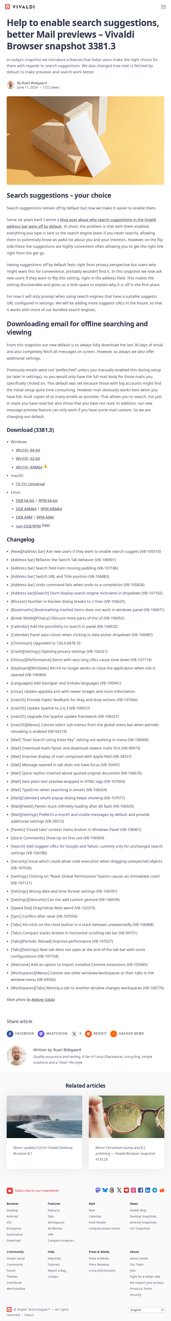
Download (14, 1240)
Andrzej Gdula (43, 999)
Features (54, 1210)
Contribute (14, 1283)
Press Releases (99, 1264)
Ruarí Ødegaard (34, 83)
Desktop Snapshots (143, 1216)
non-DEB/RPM (28, 526)
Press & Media (99, 1258)
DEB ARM (24, 517)
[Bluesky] (105, 1190)
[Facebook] (140, 1190)
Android (12, 1216)
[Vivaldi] (20, 6)
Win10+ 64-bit (28, 450)
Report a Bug (57, 1270)
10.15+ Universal (30, 483)
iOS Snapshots (140, 1228)
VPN (50, 1234)
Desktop (12, 1210)
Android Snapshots (143, 1222)
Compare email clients (104, 1228)
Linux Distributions (102, 1270)
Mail (92, 1210)
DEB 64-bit (25, 500)
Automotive (15, 1234)
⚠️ (45, 466)
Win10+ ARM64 (29, 467)
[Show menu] (163, 6)
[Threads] (112, 1190)
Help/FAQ (54, 1258)
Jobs (133, 1270)
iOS (9, 1222)
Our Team (137, 1264)
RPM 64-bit (48, 500)
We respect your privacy (146, 1283)
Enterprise (14, 1228)
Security (135, 1295)
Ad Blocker (55, 1228)
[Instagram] (133, 1190)
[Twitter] (119, 1190)
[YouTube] (126, 1190)
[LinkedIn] (147, 1190)
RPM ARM (45, 517)
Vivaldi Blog (138, 1210)
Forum (11, 1270)
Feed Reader (97, 1222)
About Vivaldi (139, 1258)
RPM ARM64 (51, 508)
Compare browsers (61, 1240)
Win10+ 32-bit (28, 458)
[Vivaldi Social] (98, 1190)
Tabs (51, 1216)
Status (29, 1315)
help (46, 525)
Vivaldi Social (16, 1258)
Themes (12, 1276)
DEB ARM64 (26, 508)
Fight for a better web (145, 1276)
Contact (53, 1276)
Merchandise (16, 1289)
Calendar (95, 1216)
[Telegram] (154, 1190)
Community (15, 1264)
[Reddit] (161, 1190)
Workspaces (56, 1222)
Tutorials (54, 1264)
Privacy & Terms (141, 1289)
